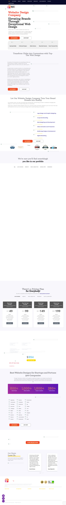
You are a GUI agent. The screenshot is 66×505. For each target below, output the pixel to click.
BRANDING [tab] (39, 296)
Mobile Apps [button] (43, 167)
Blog (5, 497)
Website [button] (27, 167)
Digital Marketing (43, 1)
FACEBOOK (41, 491)
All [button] (14, 167)
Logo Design (14, 1)
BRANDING (17, 493)
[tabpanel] (33, 313)
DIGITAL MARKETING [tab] (48, 296)
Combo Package (11, 3)
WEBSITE (19, 1)
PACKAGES (49, 1)
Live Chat (39, 6)
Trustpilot (6, 496)
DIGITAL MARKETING (19, 497)
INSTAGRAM (41, 492)
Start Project (10, 323)
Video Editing (29, 1)
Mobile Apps (36, 1)
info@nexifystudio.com (52, 492)
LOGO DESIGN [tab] (17, 296)
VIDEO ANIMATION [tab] (31, 296)
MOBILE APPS (18, 496)
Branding (24, 1)
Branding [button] (50, 167)
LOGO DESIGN (18, 490)
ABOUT (6, 490)
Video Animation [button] (34, 167)
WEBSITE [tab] (24, 296)
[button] (24, 89)
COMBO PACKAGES (8, 492)
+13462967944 (53, 6)
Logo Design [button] (20, 167)
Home (9, 1)
